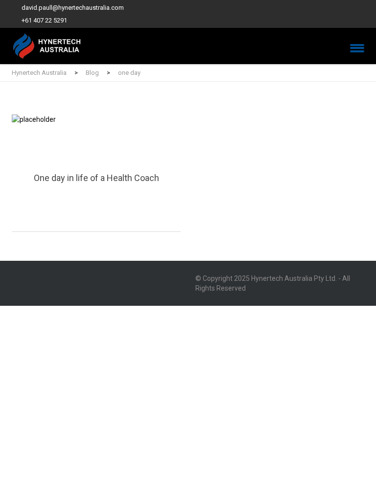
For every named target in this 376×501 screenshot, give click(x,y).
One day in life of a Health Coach (96, 172)
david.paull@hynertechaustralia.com (73, 7)
